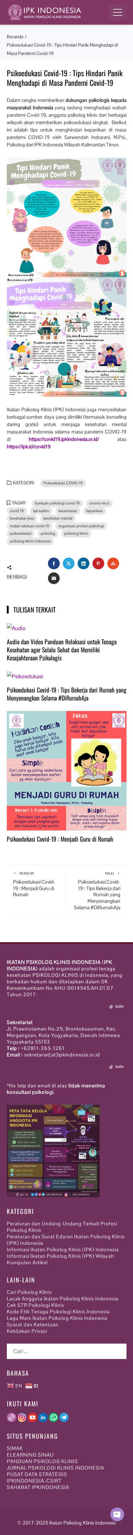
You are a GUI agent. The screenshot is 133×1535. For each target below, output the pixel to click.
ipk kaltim (41, 510)
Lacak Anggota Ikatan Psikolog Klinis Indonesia (62, 1298)
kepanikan (94, 510)
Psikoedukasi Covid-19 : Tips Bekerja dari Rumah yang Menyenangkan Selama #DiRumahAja (67, 693)
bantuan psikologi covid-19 (57, 503)
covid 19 (17, 510)
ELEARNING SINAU (30, 1455)
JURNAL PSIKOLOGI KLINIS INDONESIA (55, 1468)
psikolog (48, 533)
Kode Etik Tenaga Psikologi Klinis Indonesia (58, 1311)
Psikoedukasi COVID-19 (63, 483)
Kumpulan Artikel (27, 1262)
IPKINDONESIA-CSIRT (34, 1481)
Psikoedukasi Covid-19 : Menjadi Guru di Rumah (60, 838)
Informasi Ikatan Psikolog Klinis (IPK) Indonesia (63, 1249)
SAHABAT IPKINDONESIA (38, 1487)
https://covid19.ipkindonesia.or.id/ (64, 439)
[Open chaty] (117, 1520)
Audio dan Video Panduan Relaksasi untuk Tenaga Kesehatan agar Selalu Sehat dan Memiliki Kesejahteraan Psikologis (62, 649)
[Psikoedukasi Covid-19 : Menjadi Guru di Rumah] (67, 770)
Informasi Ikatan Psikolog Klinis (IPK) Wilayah (60, 1256)
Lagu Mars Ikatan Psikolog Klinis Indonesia (57, 1318)
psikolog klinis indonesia (30, 541)
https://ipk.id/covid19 (29, 446)
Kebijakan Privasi (27, 1331)
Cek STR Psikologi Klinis (35, 1305)
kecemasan (67, 510)
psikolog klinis (76, 533)
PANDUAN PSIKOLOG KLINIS (42, 1461)
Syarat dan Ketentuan (32, 1324)
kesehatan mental (57, 518)
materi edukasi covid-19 (29, 526)
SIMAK (15, 1448)
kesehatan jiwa (22, 518)
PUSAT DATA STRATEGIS (37, 1474)
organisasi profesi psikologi (81, 526)
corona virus (99, 503)
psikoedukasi (21, 533)
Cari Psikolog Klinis (29, 1292)
